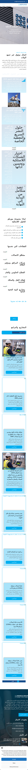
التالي (12, 681)
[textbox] (22, 332)
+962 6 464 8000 (19, 725)
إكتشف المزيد (23, 714)
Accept (14, 759)
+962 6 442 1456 (19, 731)
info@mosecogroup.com (20, 1)
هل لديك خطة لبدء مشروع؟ (18, 301)
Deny (14, 763)
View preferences (14, 766)
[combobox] (19, 332)
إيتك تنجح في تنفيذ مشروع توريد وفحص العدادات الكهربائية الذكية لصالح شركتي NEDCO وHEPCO (11, 740)
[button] (2, 748)
